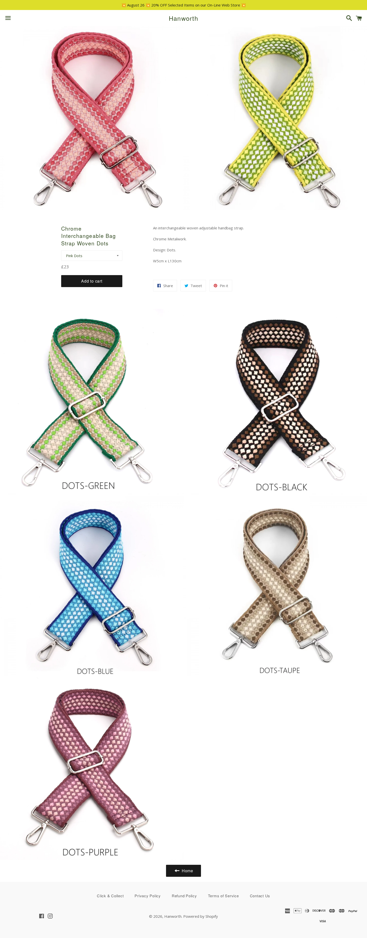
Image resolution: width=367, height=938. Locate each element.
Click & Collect (110, 895)
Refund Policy (184, 895)
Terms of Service (223, 895)
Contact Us (260, 895)
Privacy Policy (148, 895)
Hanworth (183, 18)
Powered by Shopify (200, 916)
